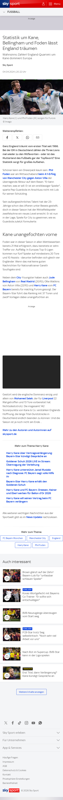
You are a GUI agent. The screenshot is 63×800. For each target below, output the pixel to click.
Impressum (8, 761)
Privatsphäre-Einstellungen (16, 778)
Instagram (26, 723)
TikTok (19, 723)
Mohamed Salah (23, 398)
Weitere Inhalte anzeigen (31, 692)
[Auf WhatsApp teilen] (27, 137)
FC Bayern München (13, 538)
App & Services (12, 747)
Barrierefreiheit (10, 783)
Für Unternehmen (14, 740)
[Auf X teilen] (17, 137)
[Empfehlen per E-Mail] (37, 137)
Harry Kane (40, 285)
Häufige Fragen (10, 757)
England (56, 538)
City (19, 277)
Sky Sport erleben (14, 732)
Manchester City (37, 538)
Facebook (12, 723)
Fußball (13, 11)
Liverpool (47, 398)
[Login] (43, 4)
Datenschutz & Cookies (14, 770)
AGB (5, 766)
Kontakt (7, 774)
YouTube (33, 723)
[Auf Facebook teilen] (7, 137)
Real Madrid (28, 281)
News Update (34, 517)
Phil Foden (40, 545)
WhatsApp (40, 723)
